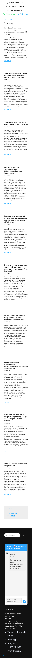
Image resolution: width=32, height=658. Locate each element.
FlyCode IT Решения (14, 2)
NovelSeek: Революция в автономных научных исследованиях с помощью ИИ (15, 30)
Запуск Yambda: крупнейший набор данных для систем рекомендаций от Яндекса (14, 318)
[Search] (23, 535)
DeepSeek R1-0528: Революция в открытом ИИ (15, 465)
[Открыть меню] (3, 2)
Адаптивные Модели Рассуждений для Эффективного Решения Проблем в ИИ (13, 170)
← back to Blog (8, 19)
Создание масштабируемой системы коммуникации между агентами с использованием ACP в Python (15, 219)
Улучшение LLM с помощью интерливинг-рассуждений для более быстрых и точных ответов (15, 418)
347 (16, 508)
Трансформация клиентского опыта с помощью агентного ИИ (16, 123)
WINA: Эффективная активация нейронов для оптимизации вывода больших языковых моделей (15, 76)
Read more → (7, 60)
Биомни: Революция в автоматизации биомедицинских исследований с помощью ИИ (16, 365)
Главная (5, 656)
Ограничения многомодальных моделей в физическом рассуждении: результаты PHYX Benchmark (16, 268)
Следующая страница (12, 514)
